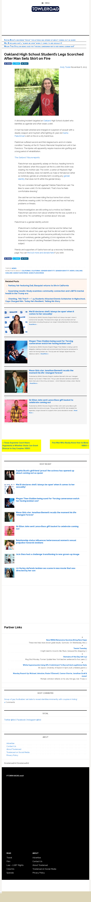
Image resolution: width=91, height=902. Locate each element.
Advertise (10, 743)
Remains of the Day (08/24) (75, 657)
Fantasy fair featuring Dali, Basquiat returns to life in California (38, 285)
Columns (10, 869)
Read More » (33, 324)
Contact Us (11, 746)
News (14, 268)
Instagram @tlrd (34, 720)
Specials (10, 873)
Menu (47, 3)
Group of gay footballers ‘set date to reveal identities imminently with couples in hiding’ (40, 699)
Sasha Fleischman (20, 273)
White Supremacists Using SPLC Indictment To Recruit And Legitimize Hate (55, 665)
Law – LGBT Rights (15, 865)
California (26, 271)
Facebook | (22, 720)
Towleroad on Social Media (18, 752)
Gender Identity (62, 271)
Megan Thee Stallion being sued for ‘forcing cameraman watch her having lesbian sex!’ (39, 46)
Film (8, 861)
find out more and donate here (40, 253)
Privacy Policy (12, 755)
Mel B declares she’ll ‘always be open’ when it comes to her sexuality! (33, 43)
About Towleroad (14, 749)
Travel (9, 858)
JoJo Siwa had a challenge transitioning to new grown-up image (47, 554)
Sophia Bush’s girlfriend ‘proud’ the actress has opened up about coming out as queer (39, 40)
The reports (27, 157)
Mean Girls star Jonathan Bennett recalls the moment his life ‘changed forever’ (51, 371)
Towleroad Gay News (45, 9)
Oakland (47, 121)
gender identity (48, 271)
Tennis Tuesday (80, 648)
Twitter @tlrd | (10, 720)
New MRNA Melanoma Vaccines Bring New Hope (66, 640)
